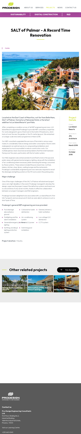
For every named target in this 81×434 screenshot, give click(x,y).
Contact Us (70, 7)
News (59, 7)
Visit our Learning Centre (11, 428)
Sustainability (18, 14)
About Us (28, 7)
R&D (68, 14)
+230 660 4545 (7, 432)
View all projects (70, 270)
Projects (50, 7)
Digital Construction (46, 14)
